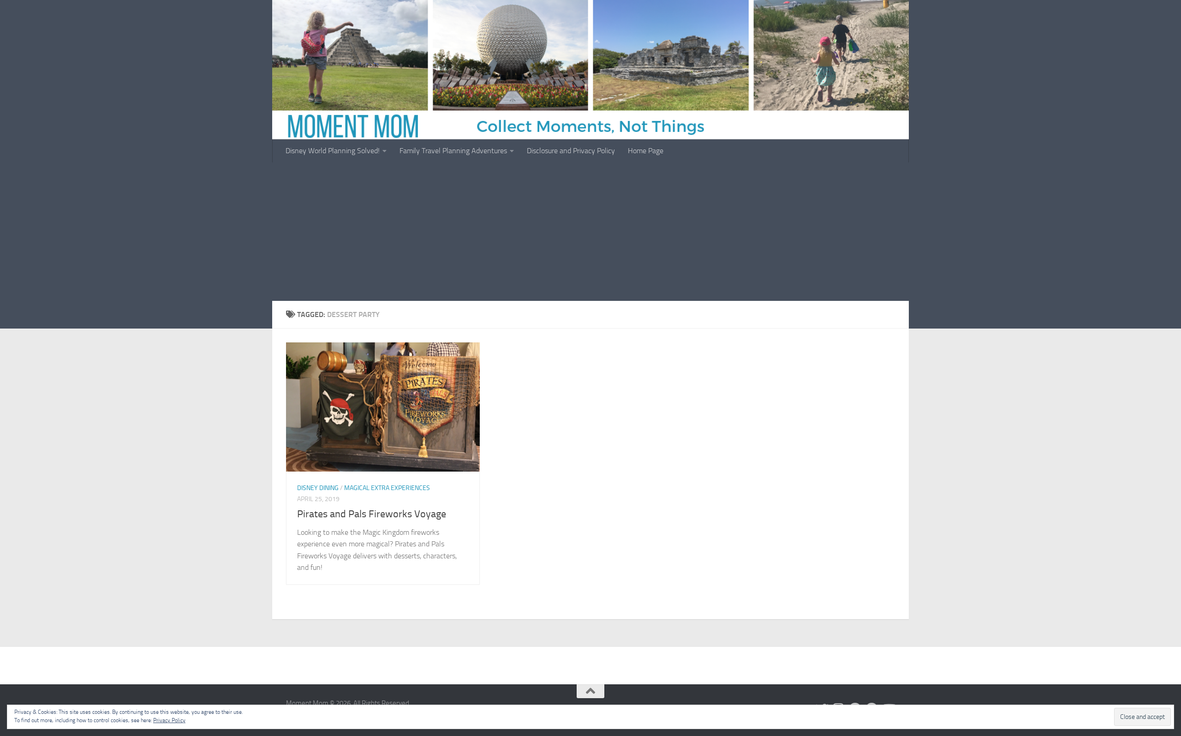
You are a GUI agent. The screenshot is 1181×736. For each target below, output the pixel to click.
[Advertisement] (590, 231)
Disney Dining (318, 488)
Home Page (645, 150)
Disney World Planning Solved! (333, 150)
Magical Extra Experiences (387, 488)
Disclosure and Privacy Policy (571, 150)
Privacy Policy (169, 720)
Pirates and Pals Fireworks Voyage (371, 514)
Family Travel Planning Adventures (453, 150)
